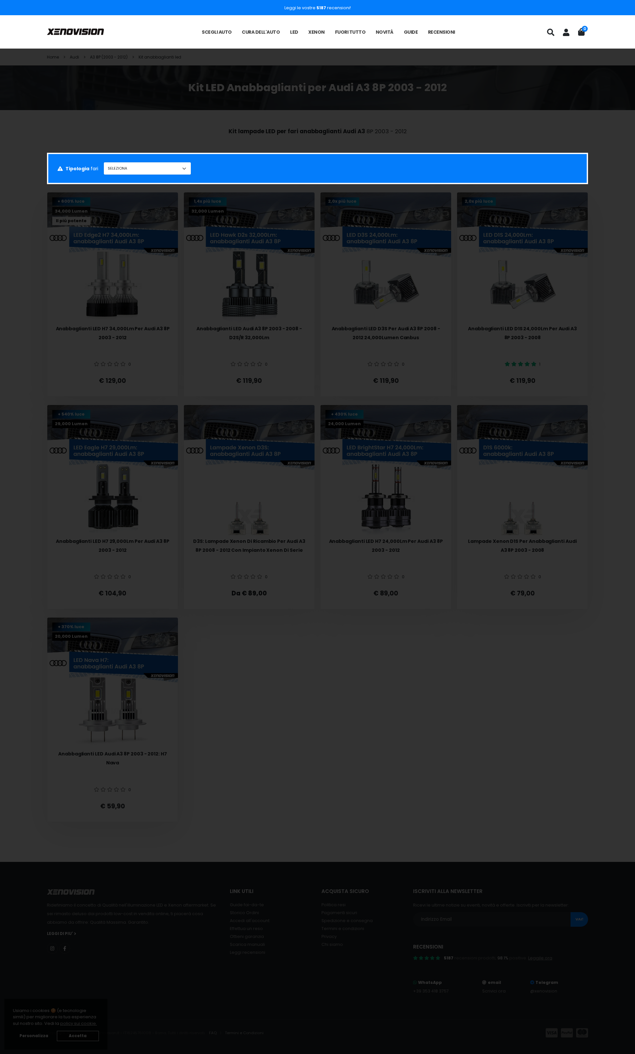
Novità (385, 32)
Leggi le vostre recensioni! (317, 8)
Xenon (316, 32)
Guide (411, 32)
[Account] (566, 32)
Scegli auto (217, 32)
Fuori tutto (350, 32)
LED (294, 32)
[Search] (550, 32)
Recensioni (441, 32)
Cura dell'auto (261, 32)
